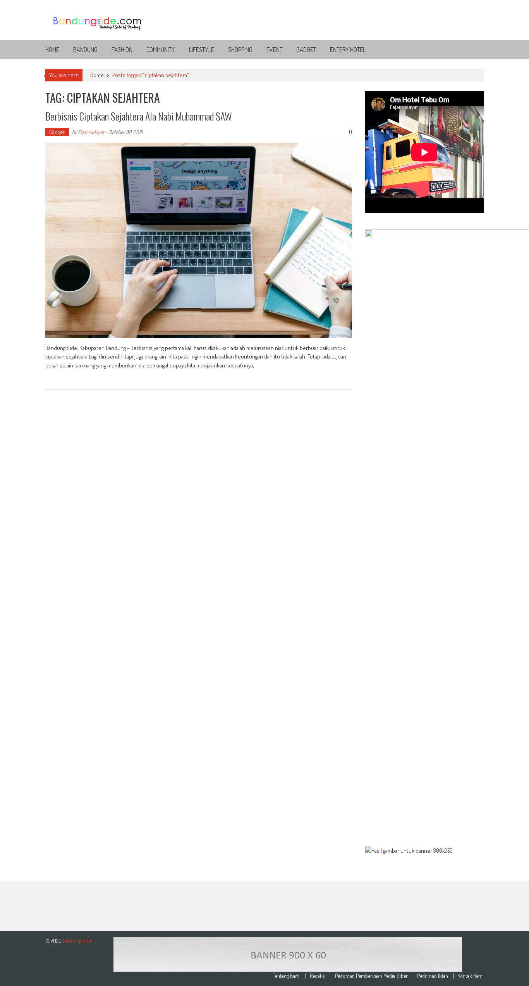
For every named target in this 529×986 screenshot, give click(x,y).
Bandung (85, 49)
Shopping (240, 49)
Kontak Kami (470, 976)
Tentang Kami (287, 976)
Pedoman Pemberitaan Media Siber (371, 976)
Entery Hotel (348, 49)
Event (274, 49)
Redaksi (318, 976)
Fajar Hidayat (91, 132)
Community (160, 49)
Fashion (122, 49)
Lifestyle (201, 49)
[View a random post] (471, 49)
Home (52, 49)
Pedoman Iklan (432, 976)
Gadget (306, 49)
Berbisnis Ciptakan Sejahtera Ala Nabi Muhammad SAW (138, 116)
